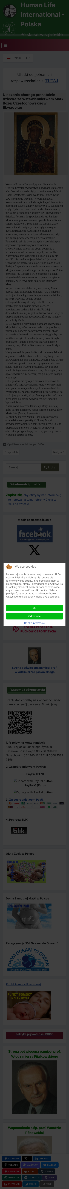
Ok (34, 607)
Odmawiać (34, 616)
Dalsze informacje (34, 622)
